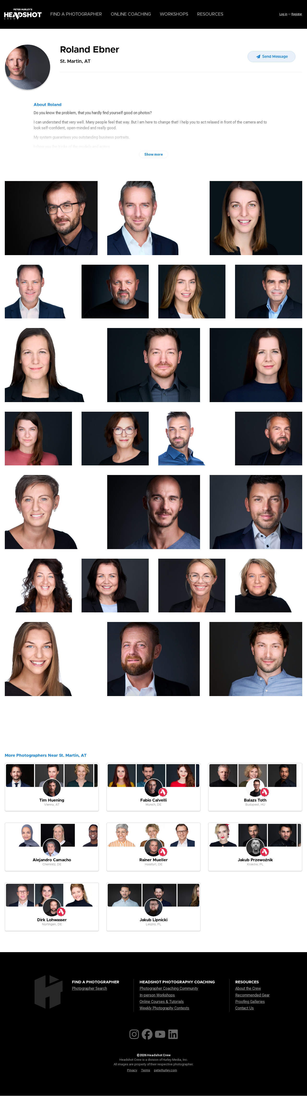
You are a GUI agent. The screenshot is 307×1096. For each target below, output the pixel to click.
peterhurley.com (165, 1070)
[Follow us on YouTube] (160, 1033)
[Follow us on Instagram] (134, 1033)
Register (296, 14)
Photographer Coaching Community (169, 988)
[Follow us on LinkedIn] (173, 1033)
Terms (145, 1070)
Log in (283, 14)
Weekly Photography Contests (164, 1008)
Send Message (274, 57)
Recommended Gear (252, 995)
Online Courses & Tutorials (162, 1001)
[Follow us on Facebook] (147, 1033)
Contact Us (244, 1008)
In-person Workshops (157, 995)
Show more (153, 154)
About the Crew (248, 988)
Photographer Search (89, 988)
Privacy (132, 1070)
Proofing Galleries (250, 1001)
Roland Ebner (89, 49)
